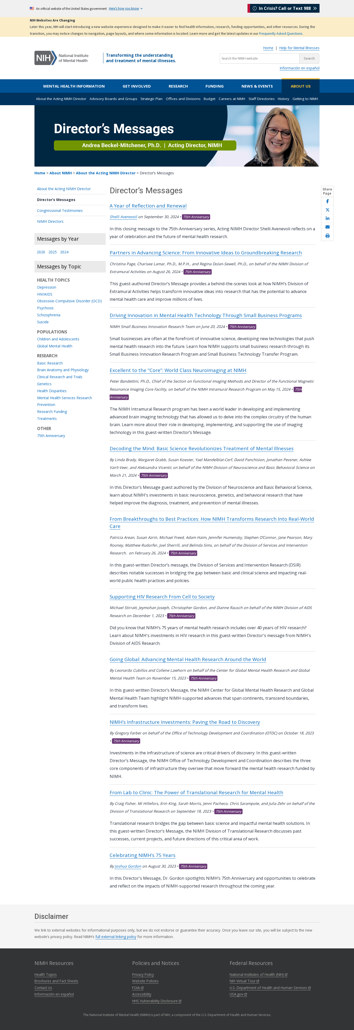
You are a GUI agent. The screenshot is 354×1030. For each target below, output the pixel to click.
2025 (52, 252)
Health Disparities (52, 391)
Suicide (43, 322)
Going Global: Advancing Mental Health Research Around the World (188, 659)
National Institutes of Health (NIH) (257, 974)
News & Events (257, 86)
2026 (41, 252)
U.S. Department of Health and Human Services (269, 987)
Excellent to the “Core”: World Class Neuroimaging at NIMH (178, 370)
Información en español (300, 68)
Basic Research (50, 363)
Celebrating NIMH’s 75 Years (142, 855)
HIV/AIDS (44, 294)
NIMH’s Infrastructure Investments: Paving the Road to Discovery (185, 722)
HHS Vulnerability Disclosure (155, 1000)
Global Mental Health (54, 346)
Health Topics (45, 974)
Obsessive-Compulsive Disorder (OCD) (69, 301)
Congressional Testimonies (60, 210)
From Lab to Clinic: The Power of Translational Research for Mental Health (196, 792)
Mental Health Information (74, 86)
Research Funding (52, 412)
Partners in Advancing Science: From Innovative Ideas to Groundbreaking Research (206, 252)
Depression (46, 287)
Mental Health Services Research (64, 398)
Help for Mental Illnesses (299, 47)
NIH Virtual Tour (243, 980)
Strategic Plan (151, 98)
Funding (215, 86)
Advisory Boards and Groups (113, 98)
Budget (209, 98)
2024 (64, 252)
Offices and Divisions (183, 98)
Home (268, 47)
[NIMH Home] (61, 57)
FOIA (136, 987)
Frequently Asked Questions (280, 33)
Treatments (47, 419)
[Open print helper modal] (327, 236)
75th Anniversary (51, 436)
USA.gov (237, 994)
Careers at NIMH (232, 98)
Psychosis (45, 308)
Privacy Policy (143, 974)
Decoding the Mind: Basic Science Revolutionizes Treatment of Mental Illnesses (202, 448)
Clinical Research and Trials (59, 377)
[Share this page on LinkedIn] (327, 218)
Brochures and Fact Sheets (56, 980)
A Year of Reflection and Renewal (148, 205)
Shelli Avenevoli (123, 216)
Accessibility (141, 994)
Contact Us (43, 987)
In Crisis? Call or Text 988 (285, 8)
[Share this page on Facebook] (327, 201)
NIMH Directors (50, 221)
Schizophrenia (48, 315)
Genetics (44, 384)
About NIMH (60, 172)
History (283, 98)
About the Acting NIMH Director (61, 98)
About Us (301, 86)
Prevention (46, 405)
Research (178, 86)
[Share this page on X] (327, 210)
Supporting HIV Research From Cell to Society (162, 596)
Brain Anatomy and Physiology (63, 370)
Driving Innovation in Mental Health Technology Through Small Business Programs (206, 315)
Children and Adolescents (58, 339)
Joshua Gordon (128, 866)
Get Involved (137, 86)
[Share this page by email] (327, 227)
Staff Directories (262, 98)
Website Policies (145, 980)
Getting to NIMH (305, 98)
